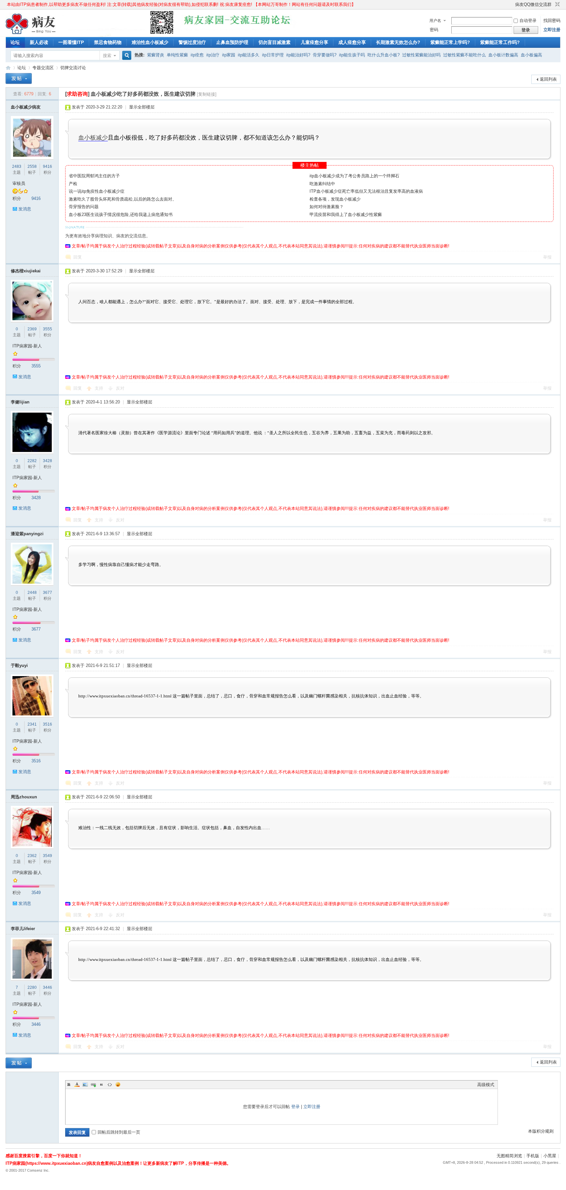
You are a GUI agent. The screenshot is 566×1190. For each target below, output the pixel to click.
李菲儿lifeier (23, 928)
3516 (47, 724)
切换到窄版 (556, 5)
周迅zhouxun (24, 796)
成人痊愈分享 (352, 42)
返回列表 (548, 79)
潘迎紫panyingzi (27, 533)
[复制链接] (207, 94)
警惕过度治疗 (192, 42)
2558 (32, 166)
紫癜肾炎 (155, 54)
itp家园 (228, 54)
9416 (47, 166)
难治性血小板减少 (150, 42)
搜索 (107, 55)
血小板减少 (93, 137)
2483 (16, 166)
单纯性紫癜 (177, 54)
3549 (47, 855)
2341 (32, 724)
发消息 (24, 208)
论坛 (15, 42)
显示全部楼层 (142, 107)
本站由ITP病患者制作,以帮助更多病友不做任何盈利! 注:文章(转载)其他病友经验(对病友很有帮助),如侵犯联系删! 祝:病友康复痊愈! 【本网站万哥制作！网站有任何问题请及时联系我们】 (181, 4)
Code (109, 1084)
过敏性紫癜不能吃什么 (464, 54)
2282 (32, 460)
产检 (73, 183)
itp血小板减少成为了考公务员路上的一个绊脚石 (354, 175)
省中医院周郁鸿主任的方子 (94, 175)
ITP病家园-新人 (27, 345)
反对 (120, 388)
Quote (101, 1084)
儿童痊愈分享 (314, 42)
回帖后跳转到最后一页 (119, 1132)
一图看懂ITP (71, 42)
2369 (32, 329)
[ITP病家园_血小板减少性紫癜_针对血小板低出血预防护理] (31, 32)
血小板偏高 (531, 54)
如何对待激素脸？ (327, 206)
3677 (47, 592)
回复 (77, 257)
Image (85, 1084)
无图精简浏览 (509, 1155)
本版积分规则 (541, 1131)
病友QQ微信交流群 (533, 4)
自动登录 (528, 20)
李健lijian (20, 402)
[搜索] (126, 55)
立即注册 (551, 29)
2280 (32, 987)
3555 (47, 329)
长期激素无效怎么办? (398, 42)
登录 (295, 1106)
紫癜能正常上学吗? (450, 42)
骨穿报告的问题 (84, 206)
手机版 (532, 1155)
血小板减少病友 (26, 107)
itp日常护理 (273, 54)
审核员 (18, 183)
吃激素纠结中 (322, 183)
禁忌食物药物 (108, 42)
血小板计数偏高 (503, 54)
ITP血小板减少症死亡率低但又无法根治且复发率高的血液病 (366, 191)
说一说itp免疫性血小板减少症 (96, 191)
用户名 (435, 20)
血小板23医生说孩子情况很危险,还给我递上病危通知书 (121, 214)
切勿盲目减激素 (274, 42)
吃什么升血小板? (384, 54)
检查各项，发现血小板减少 (335, 199)
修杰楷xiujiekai (26, 270)
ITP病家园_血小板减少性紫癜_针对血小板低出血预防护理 (8, 67)
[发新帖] (19, 78)
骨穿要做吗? (324, 54)
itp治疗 (212, 54)
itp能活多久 (248, 54)
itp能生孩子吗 (352, 54)
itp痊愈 (197, 54)
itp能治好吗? (298, 54)
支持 (99, 388)
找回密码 (551, 20)
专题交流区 (43, 67)
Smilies (118, 1084)
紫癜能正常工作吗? (500, 42)
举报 (547, 257)
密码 (434, 29)
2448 (32, 592)
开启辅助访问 (512, 5)
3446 (47, 987)
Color (77, 1084)
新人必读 (39, 42)
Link (93, 1084)
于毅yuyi (19, 665)
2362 (32, 855)
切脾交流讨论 (73, 67)
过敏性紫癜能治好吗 (421, 54)
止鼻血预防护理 (232, 42)
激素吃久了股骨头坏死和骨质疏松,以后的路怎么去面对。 (123, 199)
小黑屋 (549, 1155)
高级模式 (485, 1084)
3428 (47, 460)
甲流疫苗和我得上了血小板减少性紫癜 (346, 214)
